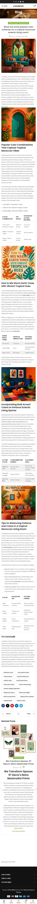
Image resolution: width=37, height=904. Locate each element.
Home (13, 16)
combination (16, 331)
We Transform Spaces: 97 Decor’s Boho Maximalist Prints (18, 762)
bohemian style (8, 672)
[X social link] (16, 2)
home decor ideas (9, 684)
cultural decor (8, 676)
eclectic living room (23, 676)
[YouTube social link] (20, 2)
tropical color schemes (27, 696)
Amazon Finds (18, 757)
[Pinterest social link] (23, 2)
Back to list (18, 713)
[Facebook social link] (14, 2)
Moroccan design (24, 692)
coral (4, 231)
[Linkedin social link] (16, 705)
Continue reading (18, 831)
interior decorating (25, 684)
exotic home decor (22, 680)
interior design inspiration (12, 688)
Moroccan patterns (9, 696)
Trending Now (23, 23)
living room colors (9, 692)
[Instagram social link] (18, 2)
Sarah (13, 36)
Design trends (21, 16)
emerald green (8, 547)
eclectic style (8, 680)
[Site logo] (18, 6)
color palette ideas (23, 672)
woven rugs (16, 581)
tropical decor (8, 700)
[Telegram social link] (21, 705)
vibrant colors (21, 700)
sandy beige (26, 295)
